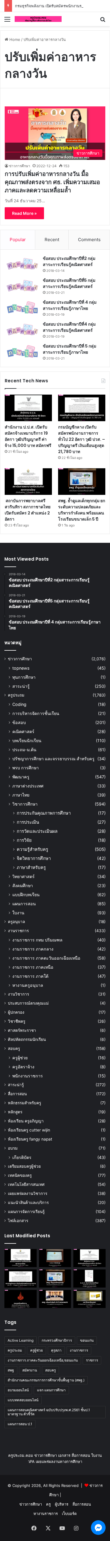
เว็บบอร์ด (69, 1513)
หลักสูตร (15, 1112)
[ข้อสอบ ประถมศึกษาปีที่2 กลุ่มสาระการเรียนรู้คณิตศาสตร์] (22, 263)
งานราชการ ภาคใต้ (30, 976)
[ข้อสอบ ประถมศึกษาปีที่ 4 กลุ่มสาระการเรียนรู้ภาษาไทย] (22, 307)
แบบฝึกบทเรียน (26, 894)
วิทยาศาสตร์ (23, 876)
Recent (52, 239)
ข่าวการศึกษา (19, 166)
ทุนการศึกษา (23, 677)
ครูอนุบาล (16, 921)
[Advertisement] (55, 84)
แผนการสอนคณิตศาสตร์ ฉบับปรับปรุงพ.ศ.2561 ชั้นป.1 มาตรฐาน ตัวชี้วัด (49, 1412)
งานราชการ (18, 930)
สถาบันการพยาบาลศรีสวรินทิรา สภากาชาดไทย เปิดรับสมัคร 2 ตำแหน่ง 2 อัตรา (27, 510)
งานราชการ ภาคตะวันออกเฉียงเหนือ (46, 958)
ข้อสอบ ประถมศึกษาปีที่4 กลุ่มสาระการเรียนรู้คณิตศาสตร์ (69, 327)
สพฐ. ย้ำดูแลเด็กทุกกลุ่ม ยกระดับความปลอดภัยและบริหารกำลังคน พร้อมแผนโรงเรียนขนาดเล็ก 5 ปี (81, 510)
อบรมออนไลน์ (18, 1390)
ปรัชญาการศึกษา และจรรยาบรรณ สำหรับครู (53, 758)
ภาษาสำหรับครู (31, 867)
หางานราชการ (45, 1513)
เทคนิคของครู (20, 1175)
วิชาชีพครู (16, 1021)
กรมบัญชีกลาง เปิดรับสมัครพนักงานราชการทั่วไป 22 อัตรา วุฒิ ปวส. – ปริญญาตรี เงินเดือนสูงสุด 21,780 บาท (81, 439)
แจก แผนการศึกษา (51, 1390)
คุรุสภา (56, 1350)
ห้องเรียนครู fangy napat (30, 1139)
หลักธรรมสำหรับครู (24, 1103)
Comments (89, 239)
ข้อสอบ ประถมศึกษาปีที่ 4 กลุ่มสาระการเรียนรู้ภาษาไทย (70, 305)
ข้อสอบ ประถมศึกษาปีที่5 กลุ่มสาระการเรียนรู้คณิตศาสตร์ (69, 283)
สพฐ (11, 1370)
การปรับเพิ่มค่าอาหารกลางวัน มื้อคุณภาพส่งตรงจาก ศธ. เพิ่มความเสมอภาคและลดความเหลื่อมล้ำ (52, 182)
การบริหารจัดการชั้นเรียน (35, 713)
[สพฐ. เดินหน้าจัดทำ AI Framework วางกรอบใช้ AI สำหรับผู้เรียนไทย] (55, 1299)
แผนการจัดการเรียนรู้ (26, 1211)
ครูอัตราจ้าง (23, 1066)
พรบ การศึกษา (25, 767)
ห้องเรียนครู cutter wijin (29, 1130)
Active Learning (20, 1340)
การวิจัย (24, 840)
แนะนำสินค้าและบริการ (28, 1202)
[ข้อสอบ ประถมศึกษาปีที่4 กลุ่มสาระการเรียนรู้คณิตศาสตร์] (22, 329)
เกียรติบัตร (21, 1157)
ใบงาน (18, 912)
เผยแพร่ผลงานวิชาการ (27, 1193)
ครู (48, 1504)
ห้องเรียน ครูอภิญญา (26, 1121)
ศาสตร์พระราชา (22, 1030)
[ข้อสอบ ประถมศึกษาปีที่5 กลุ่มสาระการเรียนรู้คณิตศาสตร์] (22, 285)
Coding (19, 704)
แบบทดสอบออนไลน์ (23, 1400)
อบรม (13, 1148)
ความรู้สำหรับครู (32, 849)
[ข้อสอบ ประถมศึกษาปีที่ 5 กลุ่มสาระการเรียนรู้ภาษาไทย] (22, 351)
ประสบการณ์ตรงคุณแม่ (28, 1003)
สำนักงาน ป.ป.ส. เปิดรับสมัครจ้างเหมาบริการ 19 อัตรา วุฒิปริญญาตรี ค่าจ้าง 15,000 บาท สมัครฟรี (28, 436)
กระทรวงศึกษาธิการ (57, 1340)
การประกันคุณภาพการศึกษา (44, 813)
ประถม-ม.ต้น (24, 749)
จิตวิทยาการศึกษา (34, 858)
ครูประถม (16, 695)
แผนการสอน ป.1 (20, 1424)
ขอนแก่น (87, 1340)
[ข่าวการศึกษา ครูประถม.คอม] (38, 19)
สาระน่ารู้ (21, 686)
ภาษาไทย (20, 794)
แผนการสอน (24, 903)
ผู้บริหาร (61, 1504)
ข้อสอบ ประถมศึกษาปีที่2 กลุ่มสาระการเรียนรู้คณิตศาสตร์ (69, 261)
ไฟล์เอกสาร (18, 1220)
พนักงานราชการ (27, 1075)
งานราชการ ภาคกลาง (32, 948)
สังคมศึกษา (22, 885)
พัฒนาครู (20, 776)
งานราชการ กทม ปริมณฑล (37, 939)
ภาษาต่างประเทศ (27, 785)
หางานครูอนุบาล (27, 985)
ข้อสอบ (19, 722)
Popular (18, 239)
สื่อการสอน (17, 1093)
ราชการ (92, 1360)
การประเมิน (28, 822)
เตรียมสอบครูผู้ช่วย (24, 1166)
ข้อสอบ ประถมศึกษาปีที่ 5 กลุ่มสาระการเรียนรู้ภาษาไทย (69, 349)
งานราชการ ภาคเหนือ (32, 967)
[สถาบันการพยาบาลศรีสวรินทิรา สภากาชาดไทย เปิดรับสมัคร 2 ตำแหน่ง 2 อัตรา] (28, 481)
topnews (20, 668)
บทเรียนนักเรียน (26, 740)
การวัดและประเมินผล (37, 831)
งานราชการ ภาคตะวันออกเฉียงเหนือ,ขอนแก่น (43, 1360)
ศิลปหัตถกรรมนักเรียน (27, 1039)
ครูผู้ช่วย (20, 1057)
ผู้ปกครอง (16, 1012)
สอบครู (14, 1048)
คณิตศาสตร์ (23, 731)
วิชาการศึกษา (25, 803)
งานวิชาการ (18, 994)
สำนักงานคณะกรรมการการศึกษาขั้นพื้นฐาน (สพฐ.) (46, 1380)
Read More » (24, 213)
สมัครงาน (29, 1370)
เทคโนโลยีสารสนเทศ (26, 1184)
